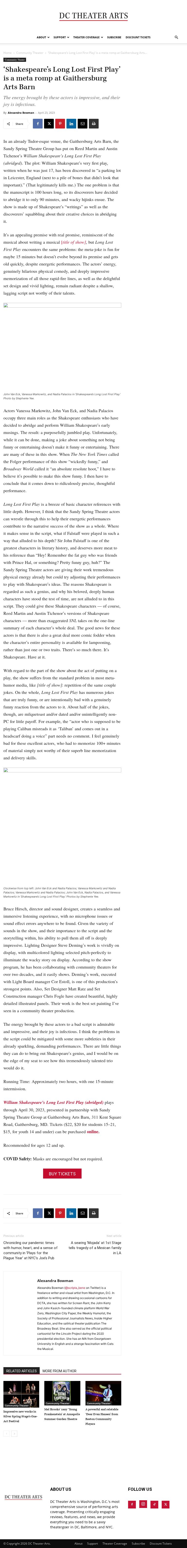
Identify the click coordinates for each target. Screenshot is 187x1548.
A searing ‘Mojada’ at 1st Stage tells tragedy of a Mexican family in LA (94, 1248)
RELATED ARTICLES (21, 1371)
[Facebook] (38, 123)
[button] (176, 37)
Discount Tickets (138, 37)
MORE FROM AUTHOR (59, 1371)
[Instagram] (143, 1504)
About (41, 37)
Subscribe (114, 37)
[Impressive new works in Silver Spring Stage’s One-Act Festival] (21, 1394)
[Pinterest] (60, 123)
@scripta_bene (75, 1288)
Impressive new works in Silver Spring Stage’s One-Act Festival (20, 1416)
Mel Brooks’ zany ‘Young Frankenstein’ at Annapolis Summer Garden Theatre (62, 1414)
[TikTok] (154, 1504)
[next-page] (14, 1434)
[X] (49, 123)
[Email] (82, 123)
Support (60, 37)
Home (7, 53)
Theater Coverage (86, 37)
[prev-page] (6, 1434)
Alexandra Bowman (21, 112)
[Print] (94, 123)
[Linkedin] (71, 123)
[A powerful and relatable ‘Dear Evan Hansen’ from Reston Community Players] (103, 1393)
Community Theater (29, 53)
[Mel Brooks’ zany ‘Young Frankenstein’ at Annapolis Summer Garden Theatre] (62, 1393)
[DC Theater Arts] (93, 16)
